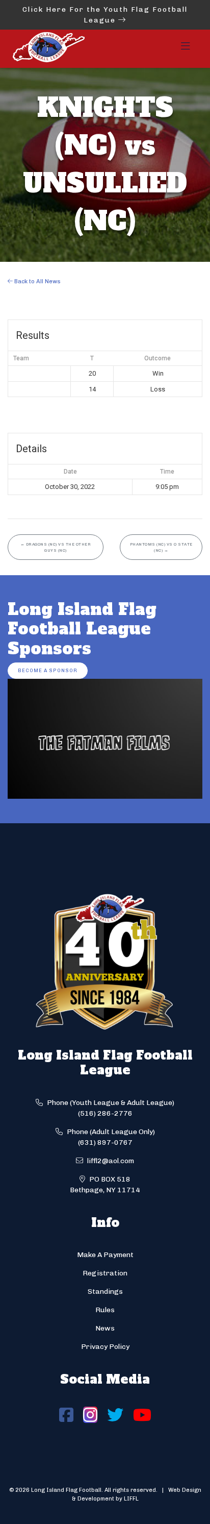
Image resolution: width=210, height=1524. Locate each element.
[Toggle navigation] (185, 49)
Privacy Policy (105, 1346)
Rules (105, 1310)
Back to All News (37, 281)
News (105, 1328)
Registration (105, 1273)
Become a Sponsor (47, 670)
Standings (105, 1291)
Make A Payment (105, 1254)
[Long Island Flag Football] (48, 49)
